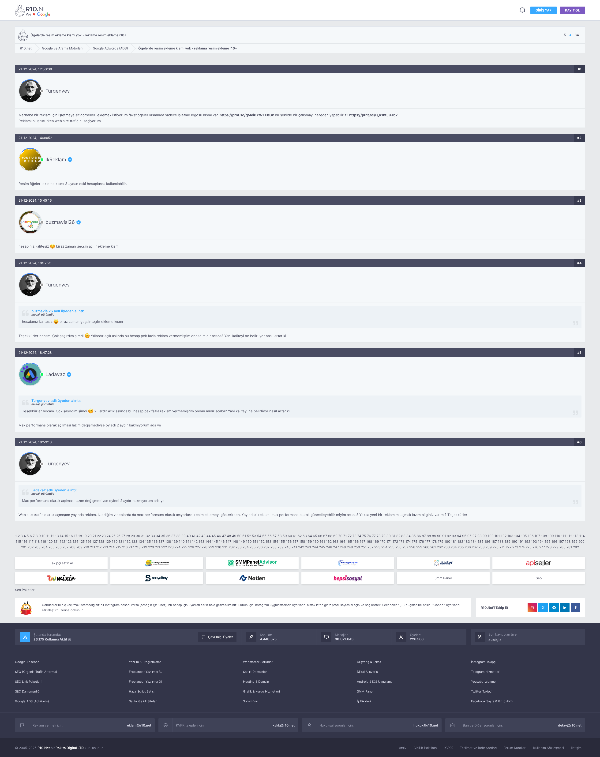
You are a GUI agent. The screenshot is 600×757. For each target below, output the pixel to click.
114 (582, 536)
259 (419, 547)
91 (444, 536)
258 (412, 547)
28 (128, 536)
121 (56, 541)
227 (198, 547)
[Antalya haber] (156, 563)
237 (267, 547)
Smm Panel (443, 578)
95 (464, 536)
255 (391, 547)
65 (315, 536)
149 (242, 541)
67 (325, 536)
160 (316, 541)
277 (542, 547)
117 (31, 541)
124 (75, 541)
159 (309, 541)
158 (302, 541)
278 (549, 547)
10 (43, 536)
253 (377, 547)
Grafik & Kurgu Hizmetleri (261, 691)
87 (424, 536)
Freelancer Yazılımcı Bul (146, 672)
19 (85, 536)
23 (104, 536)
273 (515, 547)
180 (447, 541)
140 (182, 541)
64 (310, 536)
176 (421, 541)
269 (489, 547)
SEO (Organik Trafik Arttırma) (36, 672)
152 (262, 541)
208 (72, 547)
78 (379, 536)
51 (244, 536)
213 (105, 547)
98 (479, 536)
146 (222, 541)
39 (183, 536)
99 (485, 536)
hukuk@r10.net (425, 725)
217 (131, 547)
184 (474, 541)
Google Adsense (27, 662)
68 (330, 536)
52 (249, 536)
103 (510, 536)
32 (148, 536)
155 (282, 541)
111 (563, 536)
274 (522, 547)
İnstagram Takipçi (483, 662)
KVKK (448, 748)
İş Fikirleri (364, 701)
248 (343, 547)
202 (31, 547)
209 (79, 547)
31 (143, 536)
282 (576, 547)
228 (204, 547)
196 (554, 541)
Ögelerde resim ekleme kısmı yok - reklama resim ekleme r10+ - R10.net (33, 10)
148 (235, 541)
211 (92, 547)
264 (454, 547)
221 (157, 547)
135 (148, 541)
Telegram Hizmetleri (485, 672)
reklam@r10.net (138, 725)
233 (239, 547)
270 (496, 547)
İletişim (576, 748)
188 (501, 541)
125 (82, 541)
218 (138, 547)
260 (426, 547)
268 (482, 547)
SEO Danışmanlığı (27, 691)
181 (454, 541)
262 (440, 547)
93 (454, 536)
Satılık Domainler (255, 672)
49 (234, 536)
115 (18, 541)
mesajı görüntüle (42, 314)
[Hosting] (347, 563)
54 (259, 536)
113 (575, 536)
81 (393, 536)
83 (403, 536)
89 (434, 536)
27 (123, 536)
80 (388, 536)
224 (177, 547)
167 (362, 541)
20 (90, 536)
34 (158, 536)
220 (151, 547)
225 (184, 547)
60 (290, 536)
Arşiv (402, 748)
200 (581, 541)
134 (141, 541)
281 (569, 547)
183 (467, 541)
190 (514, 541)
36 (168, 536)
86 (419, 536)
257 (405, 547)
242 (301, 547)
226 (191, 547)
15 (66, 536)
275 (529, 547)
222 (164, 547)
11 (48, 536)
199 (575, 541)
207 (65, 547)
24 (109, 536)
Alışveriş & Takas (369, 662)
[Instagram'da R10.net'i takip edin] (532, 607)
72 (350, 536)
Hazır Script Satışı (141, 691)
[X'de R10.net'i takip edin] (543, 607)
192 (527, 541)
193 (534, 541)
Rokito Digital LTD (70, 748)
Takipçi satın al (61, 563)
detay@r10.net (569, 725)
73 (354, 536)
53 (254, 536)
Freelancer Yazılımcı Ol (145, 681)
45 (214, 536)
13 (57, 536)
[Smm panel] (252, 563)
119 (43, 541)
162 (329, 541)
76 (369, 536)
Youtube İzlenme (483, 681)
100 (491, 536)
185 (481, 541)
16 (71, 536)
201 (24, 547)
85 (414, 536)
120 (50, 541)
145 (215, 541)
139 (175, 541)
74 (359, 536)
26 (118, 536)
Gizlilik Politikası (425, 748)
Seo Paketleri (25, 590)
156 (289, 541)
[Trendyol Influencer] (61, 578)
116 (24, 541)
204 (44, 547)
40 (189, 536)
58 (280, 536)
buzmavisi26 (60, 222)
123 (69, 541)
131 (121, 541)
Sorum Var (250, 701)
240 (288, 547)
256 (398, 547)
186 (487, 541)
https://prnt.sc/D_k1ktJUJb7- (374, 115)
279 (556, 547)
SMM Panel (365, 691)
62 (300, 536)
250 (357, 547)
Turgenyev (57, 90)
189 (507, 541)
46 (219, 536)
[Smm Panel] (538, 563)
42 (198, 536)
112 (569, 536)
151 (255, 541)
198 (568, 541)
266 (468, 547)
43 (203, 536)
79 (384, 536)
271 (502, 547)
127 (95, 541)
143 (201, 541)
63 (305, 536)
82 (398, 536)
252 (370, 547)
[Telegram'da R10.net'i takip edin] (554, 607)
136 (155, 541)
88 (429, 536)
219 (144, 547)
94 (459, 536)
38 (178, 536)
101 (497, 536)
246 (329, 547)
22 (99, 536)
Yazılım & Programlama (145, 662)
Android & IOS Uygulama (374, 681)
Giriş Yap (543, 10)
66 (320, 536)
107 (537, 536)
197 (561, 541)
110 (557, 536)
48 (229, 536)
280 (562, 547)
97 (474, 536)
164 (342, 541)
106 (531, 536)
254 (384, 547)
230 (218, 547)
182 (460, 541)
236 (260, 547)
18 (80, 536)
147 (228, 541)
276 (535, 547)
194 (541, 541)
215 (118, 547)
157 (295, 541)
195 (548, 541)
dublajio (495, 640)
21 (94, 536)
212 (98, 547)
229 (211, 547)
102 (503, 536)
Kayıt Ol (572, 10)
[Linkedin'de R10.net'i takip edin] (565, 607)
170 (383, 541)
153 (268, 541)
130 (115, 541)
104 (517, 536)
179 (440, 541)
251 (364, 547)
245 (322, 547)
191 (521, 541)
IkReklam (55, 159)
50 (239, 536)
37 (173, 536)
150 (249, 541)
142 (195, 541)
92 (449, 536)
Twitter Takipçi (481, 691)
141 (188, 541)
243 (308, 547)
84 (408, 536)
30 (138, 536)
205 (52, 547)
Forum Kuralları (515, 748)
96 (469, 536)
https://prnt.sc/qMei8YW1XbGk (247, 115)
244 (315, 547)
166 (356, 541)
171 (389, 541)
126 (88, 541)
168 (369, 541)
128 (101, 541)
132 (128, 541)
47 (224, 536)
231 (225, 547)
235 (253, 547)
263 (447, 547)
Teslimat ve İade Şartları (478, 748)
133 (134, 541)
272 (508, 547)
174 (408, 541)
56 (269, 536)
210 (86, 547)
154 (275, 541)
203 (37, 547)
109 (551, 536)
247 (336, 547)
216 (125, 547)
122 (62, 541)
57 (275, 536)
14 (62, 536)
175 (414, 541)
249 (350, 547)
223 (171, 547)
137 (161, 541)
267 (475, 547)
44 (208, 536)
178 (434, 541)
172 (395, 541)
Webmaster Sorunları (258, 662)
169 (376, 541)
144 (208, 541)
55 (264, 536)
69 (335, 536)
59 (285, 536)
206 (59, 547)
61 (295, 536)
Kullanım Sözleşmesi (548, 748)
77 (374, 536)
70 (340, 536)
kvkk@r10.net (284, 725)
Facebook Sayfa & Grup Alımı (492, 701)
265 (461, 547)
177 (427, 541)
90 (439, 536)
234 (246, 547)
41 (193, 536)
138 (168, 541)
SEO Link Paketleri (28, 681)
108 (544, 536)
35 (163, 536)
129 (108, 541)
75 (364, 536)
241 (294, 547)
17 (75, 536)
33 (153, 536)
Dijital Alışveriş (367, 672)
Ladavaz (55, 374)
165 (349, 541)
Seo (539, 578)
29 (133, 536)
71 (345, 536)
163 (335, 541)
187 (494, 541)
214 (112, 547)
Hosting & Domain (256, 681)
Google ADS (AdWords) (32, 701)
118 (37, 541)
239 (281, 547)
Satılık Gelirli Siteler (143, 701)
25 (114, 536)
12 (52, 536)
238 (273, 547)
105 (524, 536)
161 (322, 541)
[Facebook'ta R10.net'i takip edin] (575, 607)
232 (232, 547)
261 (433, 547)
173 (402, 541)
